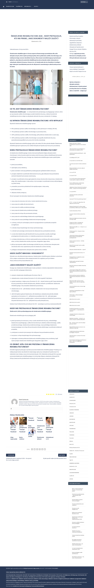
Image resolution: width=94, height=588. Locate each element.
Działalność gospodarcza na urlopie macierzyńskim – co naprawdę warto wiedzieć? (77, 309)
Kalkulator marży (28, 580)
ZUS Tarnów (45, 576)
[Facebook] (11, 408)
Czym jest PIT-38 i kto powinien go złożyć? (78, 199)
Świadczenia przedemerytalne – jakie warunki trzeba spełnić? (78, 495)
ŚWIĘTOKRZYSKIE (73, 456)
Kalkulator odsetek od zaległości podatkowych (59, 578)
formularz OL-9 (33, 278)
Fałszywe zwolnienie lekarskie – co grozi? (78, 249)
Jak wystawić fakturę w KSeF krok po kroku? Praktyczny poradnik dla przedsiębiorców (77, 236)
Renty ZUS (72, 444)
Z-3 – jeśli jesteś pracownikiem (34, 296)
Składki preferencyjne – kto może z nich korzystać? (77, 544)
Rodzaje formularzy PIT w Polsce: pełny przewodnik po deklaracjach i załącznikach (78, 207)
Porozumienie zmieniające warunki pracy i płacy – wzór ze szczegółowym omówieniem (78, 341)
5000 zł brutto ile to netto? (75, 302)
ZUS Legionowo (51, 576)
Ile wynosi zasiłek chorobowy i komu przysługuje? (78, 523)
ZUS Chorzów (81, 575)
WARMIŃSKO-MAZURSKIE (74, 463)
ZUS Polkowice (15, 1)
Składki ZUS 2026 (10, 6)
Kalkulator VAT (15, 578)
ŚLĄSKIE (71, 453)
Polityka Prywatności (28, 568)
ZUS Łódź (25, 575)
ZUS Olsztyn (25, 576)
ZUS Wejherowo (66, 575)
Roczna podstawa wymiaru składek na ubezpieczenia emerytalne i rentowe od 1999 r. (77, 276)
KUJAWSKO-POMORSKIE (74, 409)
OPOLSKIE (71, 425)
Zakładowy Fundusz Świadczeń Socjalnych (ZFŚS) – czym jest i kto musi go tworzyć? (78, 188)
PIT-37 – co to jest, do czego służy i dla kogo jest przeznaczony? (77, 203)
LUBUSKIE (71, 416)
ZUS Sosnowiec (52, 575)
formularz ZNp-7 (36, 275)
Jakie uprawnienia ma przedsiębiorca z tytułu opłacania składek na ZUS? (77, 149)
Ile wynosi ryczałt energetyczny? (75, 509)
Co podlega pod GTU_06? (74, 157)
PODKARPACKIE (72, 428)
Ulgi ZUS (71, 460)
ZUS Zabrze (12, 576)
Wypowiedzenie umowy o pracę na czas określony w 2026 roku (77, 327)
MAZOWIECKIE (72, 419)
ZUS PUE (36, 6)
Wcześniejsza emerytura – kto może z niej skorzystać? (78, 557)
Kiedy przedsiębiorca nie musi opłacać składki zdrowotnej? (77, 168)
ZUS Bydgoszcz (18, 576)
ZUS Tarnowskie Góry (11, 575)
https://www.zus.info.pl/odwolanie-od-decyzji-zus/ (23, 358)
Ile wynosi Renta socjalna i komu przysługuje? (77, 500)
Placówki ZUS (19, 6)
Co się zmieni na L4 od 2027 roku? (76, 160)
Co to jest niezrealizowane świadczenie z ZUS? (77, 549)
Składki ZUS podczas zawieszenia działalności (77, 531)
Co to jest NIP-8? (73, 191)
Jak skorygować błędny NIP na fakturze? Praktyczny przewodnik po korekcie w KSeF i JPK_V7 (78, 271)
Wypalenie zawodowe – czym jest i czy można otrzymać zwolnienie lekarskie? (77, 319)
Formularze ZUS (73, 406)
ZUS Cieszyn (39, 576)
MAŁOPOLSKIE (72, 422)
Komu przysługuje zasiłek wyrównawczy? (77, 553)
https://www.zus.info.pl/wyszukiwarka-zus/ (21, 260)
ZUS (56, 568)
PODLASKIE (72, 431)
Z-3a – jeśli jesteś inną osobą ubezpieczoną (37, 300)
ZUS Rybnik (45, 575)
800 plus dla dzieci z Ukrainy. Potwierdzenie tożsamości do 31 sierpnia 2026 (78, 144)
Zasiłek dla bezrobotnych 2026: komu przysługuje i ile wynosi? (77, 332)
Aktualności (72, 394)
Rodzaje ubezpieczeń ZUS (75, 447)
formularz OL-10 (34, 281)
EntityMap (36, 580)
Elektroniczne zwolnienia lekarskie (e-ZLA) (77, 513)
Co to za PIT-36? (73, 172)
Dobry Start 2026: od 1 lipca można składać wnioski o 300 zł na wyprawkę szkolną (77, 282)
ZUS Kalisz (63, 576)
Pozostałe (72, 438)
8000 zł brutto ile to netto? (75, 305)
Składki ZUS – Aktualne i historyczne (77, 450)
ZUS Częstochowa (32, 575)
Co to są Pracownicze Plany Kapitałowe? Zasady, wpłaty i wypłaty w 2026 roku (78, 179)
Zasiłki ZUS (72, 475)
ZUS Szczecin (59, 575)
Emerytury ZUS (72, 403)
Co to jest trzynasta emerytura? (76, 527)
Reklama (71, 441)
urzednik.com (16, 586)
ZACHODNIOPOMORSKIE (74, 472)
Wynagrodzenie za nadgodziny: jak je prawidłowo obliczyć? (77, 257)
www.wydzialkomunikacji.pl (38, 586)
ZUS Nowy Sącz (74, 575)
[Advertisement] (47, 19)
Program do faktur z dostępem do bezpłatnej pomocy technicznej (76, 223)
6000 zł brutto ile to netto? (75, 299)
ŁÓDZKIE (71, 479)
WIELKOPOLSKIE (73, 469)
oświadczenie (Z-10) (16, 288)
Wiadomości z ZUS (36, 41)
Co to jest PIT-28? (73, 175)
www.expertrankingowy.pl (25, 586)
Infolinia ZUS (27, 6)
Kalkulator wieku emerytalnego (41, 578)
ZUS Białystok (39, 575)
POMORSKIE (72, 435)
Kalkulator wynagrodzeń (75, 578)
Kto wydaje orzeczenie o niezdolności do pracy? (77, 540)
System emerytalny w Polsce (75, 210)
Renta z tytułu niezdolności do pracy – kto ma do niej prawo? (77, 490)
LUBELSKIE (72, 412)
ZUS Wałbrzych (32, 576)
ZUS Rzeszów (19, 575)
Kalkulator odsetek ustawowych (26, 578)
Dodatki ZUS (72, 397)
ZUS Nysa (58, 576)
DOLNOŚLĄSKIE (73, 400)
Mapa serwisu (36, 568)
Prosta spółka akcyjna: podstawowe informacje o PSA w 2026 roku (77, 183)
